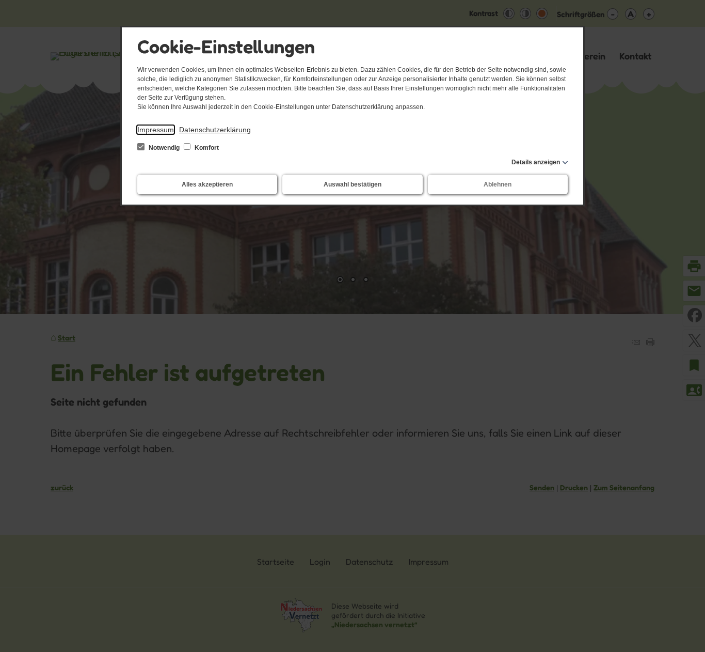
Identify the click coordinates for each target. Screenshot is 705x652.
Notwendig (164, 147)
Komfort (206, 147)
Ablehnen (497, 184)
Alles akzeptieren (207, 184)
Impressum (155, 130)
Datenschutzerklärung (215, 130)
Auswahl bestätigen (352, 184)
